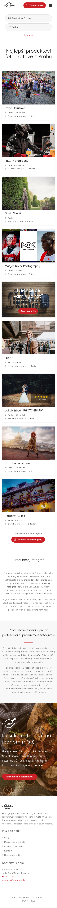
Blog (6, 837)
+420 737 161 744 (10, 876)
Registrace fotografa (14, 842)
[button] (28, 18)
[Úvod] (8, 4)
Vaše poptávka (36, 5)
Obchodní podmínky (14, 846)
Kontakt (8, 850)
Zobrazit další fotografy (29, 539)
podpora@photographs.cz (15, 880)
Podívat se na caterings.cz (19, 776)
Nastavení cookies (13, 855)
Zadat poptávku (28, 311)
